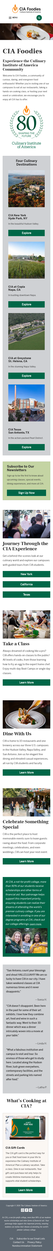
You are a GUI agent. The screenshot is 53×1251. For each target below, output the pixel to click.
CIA (11, 1238)
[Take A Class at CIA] (26, 612)
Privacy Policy (34, 1242)
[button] (13, 18)
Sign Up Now (26, 492)
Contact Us (18, 1242)
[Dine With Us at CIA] (26, 702)
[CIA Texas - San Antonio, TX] (26, 384)
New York (26, 574)
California (26, 584)
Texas (26, 594)
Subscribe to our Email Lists (31, 1238)
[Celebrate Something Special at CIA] (26, 790)
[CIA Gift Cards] (25, 1117)
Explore (26, 232)
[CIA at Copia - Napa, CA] (26, 241)
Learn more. (36, 924)
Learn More (26, 682)
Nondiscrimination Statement (27, 1246)
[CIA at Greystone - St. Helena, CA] (26, 313)
